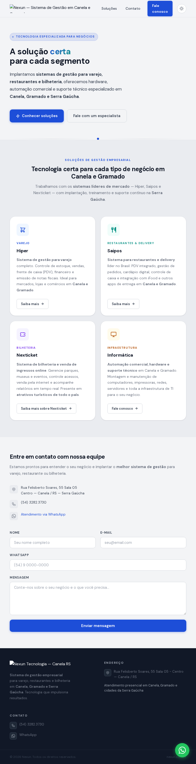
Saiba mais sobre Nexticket (44, 408)
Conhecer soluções (40, 116)
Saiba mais (30, 304)
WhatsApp (19, 555)
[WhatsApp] (182, 750)
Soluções (109, 8)
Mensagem (19, 577)
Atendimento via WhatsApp (43, 514)
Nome (14, 533)
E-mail (106, 533)
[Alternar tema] (181, 8)
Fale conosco (160, 8)
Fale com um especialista (96, 116)
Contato (133, 8)
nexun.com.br (176, 757)
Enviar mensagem (98, 625)
